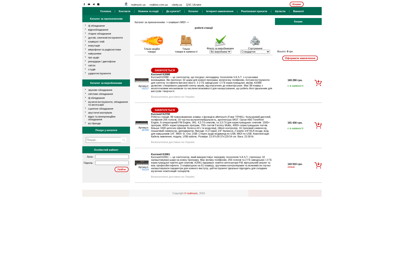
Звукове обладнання (100, 90)
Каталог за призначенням (150, 22)
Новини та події (148, 11)
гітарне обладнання (99, 33)
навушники (94, 53)
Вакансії (298, 11)
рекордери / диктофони (101, 61)
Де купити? (173, 11)
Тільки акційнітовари (152, 50)
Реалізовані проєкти (254, 11)
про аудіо (93, 57)
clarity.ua (177, 4)
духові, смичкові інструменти (105, 37)
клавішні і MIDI (96, 41)
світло (91, 65)
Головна (105, 11)
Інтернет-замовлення (219, 11)
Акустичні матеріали (100, 112)
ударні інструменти (99, 73)
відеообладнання (98, 29)
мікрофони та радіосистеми (104, 49)
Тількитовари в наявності (186, 50)
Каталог (193, 11)
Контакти (124, 11)
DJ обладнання (96, 98)
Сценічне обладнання (100, 108)
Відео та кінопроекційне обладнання (101, 118)
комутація (94, 45)
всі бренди (94, 123)
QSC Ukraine (193, 4)
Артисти (280, 11)
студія (91, 69)
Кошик (296, 4)
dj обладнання (96, 25)
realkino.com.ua (159, 4)
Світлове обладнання (100, 94)
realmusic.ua (138, 4)
